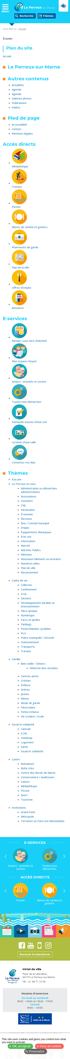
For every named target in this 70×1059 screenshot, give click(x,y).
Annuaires (18, 308)
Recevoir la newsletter (35, 954)
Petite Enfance (30, 712)
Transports (28, 646)
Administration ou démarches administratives (39, 490)
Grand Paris (28, 812)
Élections (26, 518)
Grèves (25, 689)
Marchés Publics (31, 550)
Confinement (29, 589)
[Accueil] (18, 7)
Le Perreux (39, 7)
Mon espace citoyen (24, 361)
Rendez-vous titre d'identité (29, 341)
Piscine (16, 207)
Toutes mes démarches (26, 401)
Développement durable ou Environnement (38, 604)
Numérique (27, 615)
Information (28, 541)
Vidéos (16, 107)
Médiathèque (20, 166)
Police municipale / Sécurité (37, 637)
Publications (19, 103)
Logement (27, 742)
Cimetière (27, 501)
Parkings (26, 624)
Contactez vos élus (23, 462)
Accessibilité (19, 124)
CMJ (23, 505)
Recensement (29, 572)
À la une (16, 479)
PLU (23, 633)
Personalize (36, 1051)
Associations (28, 496)
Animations (27, 763)
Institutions (19, 807)
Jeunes (25, 694)
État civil (26, 536)
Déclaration (28, 510)
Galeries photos (22, 98)
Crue (24, 594)
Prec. (5, 856)
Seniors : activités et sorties (29, 381)
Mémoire (26, 554)
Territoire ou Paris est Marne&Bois (42, 821)
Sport (24, 795)
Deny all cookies (50, 1046)
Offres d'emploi (21, 287)
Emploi (25, 527)
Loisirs (16, 759)
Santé (24, 747)
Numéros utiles (30, 563)
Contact (16, 129)
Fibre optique (29, 611)
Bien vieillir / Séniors (33, 663)
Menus (25, 698)
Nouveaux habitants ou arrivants (41, 559)
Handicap (26, 738)
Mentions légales (22, 133)
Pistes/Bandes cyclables (36, 628)
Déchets (26, 598)
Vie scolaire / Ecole (32, 716)
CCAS (24, 733)
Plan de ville (28, 568)
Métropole (27, 816)
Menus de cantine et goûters (30, 227)
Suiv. (64, 856)
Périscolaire (28, 707)
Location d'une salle (24, 442)
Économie (27, 514)
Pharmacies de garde (25, 247)
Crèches (26, 680)
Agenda (16, 89)
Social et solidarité (23, 724)
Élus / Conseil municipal (35, 523)
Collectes (26, 585)
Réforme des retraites (44, 668)
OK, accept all (21, 1046)
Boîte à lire (27, 768)
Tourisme (27, 799)
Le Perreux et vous (24, 484)
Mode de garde (30, 703)
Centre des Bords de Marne (38, 772)
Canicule (26, 729)
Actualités (18, 85)
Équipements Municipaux (36, 532)
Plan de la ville (20, 267)
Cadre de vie (19, 580)
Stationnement (30, 642)
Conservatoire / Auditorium (37, 777)
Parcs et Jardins (30, 620)
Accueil (22, 28)
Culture (25, 781)
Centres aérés (30, 676)
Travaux (17, 186)
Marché (25, 545)
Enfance (26, 685)
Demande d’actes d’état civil (29, 422)
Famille (16, 659)
